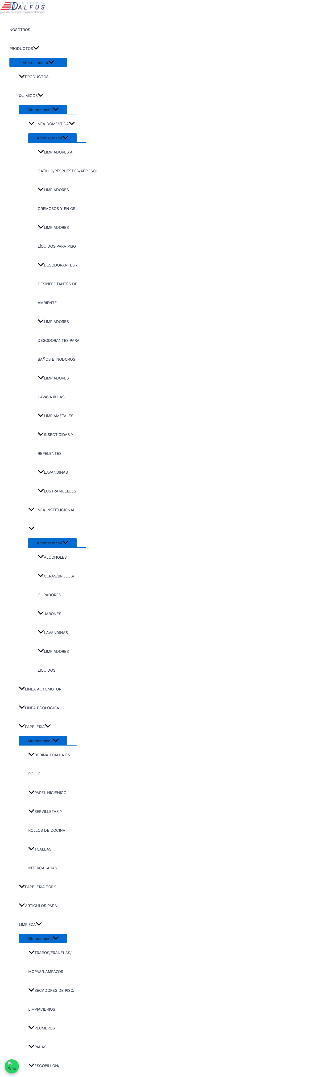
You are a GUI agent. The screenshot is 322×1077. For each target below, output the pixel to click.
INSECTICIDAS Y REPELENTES (56, 444)
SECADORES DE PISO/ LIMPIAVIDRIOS (51, 1000)
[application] (36, 48)
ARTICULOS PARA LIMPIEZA (38, 915)
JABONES (52, 613)
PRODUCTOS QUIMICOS (34, 86)
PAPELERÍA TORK (40, 886)
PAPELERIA (35, 726)
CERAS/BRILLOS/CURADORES (56, 585)
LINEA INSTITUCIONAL (54, 510)
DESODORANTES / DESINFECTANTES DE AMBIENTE (57, 284)
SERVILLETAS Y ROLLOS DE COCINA (46, 821)
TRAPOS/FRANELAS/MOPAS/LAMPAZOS (50, 962)
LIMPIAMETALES (58, 415)
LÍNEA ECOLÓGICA (42, 708)
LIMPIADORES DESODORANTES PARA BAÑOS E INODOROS (58, 340)
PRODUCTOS (21, 48)
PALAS (40, 1047)
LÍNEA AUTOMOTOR (43, 689)
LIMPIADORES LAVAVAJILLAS (53, 387)
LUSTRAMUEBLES (60, 491)
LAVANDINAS (56, 472)
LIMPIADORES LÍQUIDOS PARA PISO (57, 237)
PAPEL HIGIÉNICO (50, 792)
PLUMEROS (44, 1028)
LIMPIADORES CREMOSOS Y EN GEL (58, 199)
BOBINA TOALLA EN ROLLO (49, 764)
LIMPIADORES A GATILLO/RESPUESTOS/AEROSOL (62, 161)
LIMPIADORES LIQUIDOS (53, 661)
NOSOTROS (19, 29)
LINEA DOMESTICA (51, 123)
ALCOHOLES (55, 557)
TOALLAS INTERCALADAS (42, 858)
